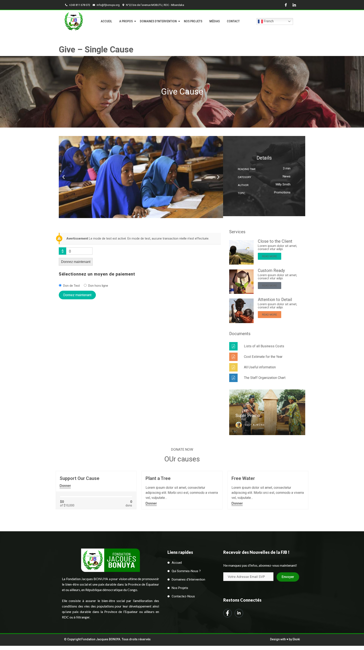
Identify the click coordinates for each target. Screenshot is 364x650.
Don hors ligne (98, 286)
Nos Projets (193, 21)
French (268, 21)
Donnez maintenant (75, 262)
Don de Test (71, 286)
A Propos (126, 21)
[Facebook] (286, 5)
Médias (214, 21)
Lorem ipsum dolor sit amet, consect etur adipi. (277, 247)
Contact (233, 21)
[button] (63, 177)
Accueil (106, 21)
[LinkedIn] (294, 5)
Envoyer (288, 577)
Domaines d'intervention (158, 21)
